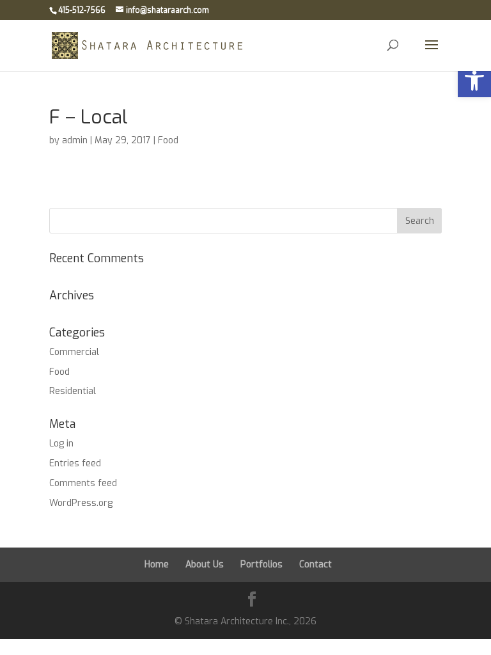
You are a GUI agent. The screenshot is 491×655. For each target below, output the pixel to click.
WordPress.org (81, 503)
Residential (72, 391)
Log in (61, 444)
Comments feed (83, 483)
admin (75, 140)
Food (168, 140)
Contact (315, 564)
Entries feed (75, 463)
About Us (204, 564)
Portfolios (261, 564)
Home (156, 564)
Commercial (74, 352)
